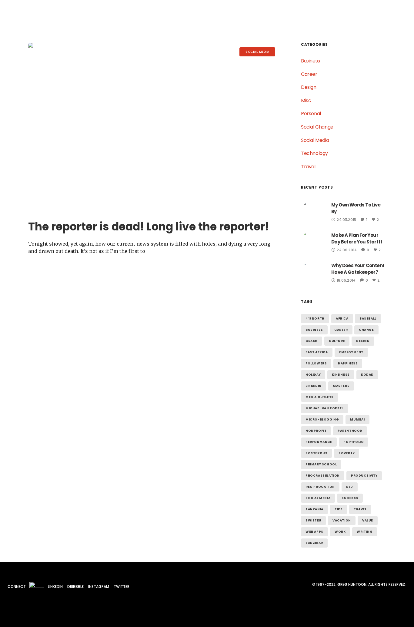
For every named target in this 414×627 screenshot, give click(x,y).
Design (308, 87)
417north (315, 318)
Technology (314, 153)
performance (318, 442)
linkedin (313, 386)
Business (310, 60)
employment (351, 352)
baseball (367, 318)
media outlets (319, 397)
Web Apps (314, 531)
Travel (308, 166)
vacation (341, 520)
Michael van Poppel (324, 408)
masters (341, 386)
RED (349, 487)
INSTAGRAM (98, 586)
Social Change (317, 126)
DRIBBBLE (75, 586)
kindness (341, 374)
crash (311, 341)
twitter (313, 520)
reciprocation (320, 487)
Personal (311, 113)
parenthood (350, 430)
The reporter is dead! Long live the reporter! (148, 226)
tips (338, 509)
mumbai (357, 419)
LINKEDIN (55, 586)
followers (316, 363)
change (366, 329)
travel (360, 509)
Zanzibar (314, 543)
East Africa (316, 352)
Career (309, 74)
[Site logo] (29, 15)
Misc (306, 100)
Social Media (315, 140)
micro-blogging (322, 419)
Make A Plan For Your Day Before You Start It (356, 238)
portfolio (353, 442)
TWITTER (121, 586)
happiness (348, 363)
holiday (313, 374)
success (350, 498)
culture (337, 341)
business (314, 329)
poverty (347, 453)
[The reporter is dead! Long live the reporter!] (154, 126)
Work (340, 531)
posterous (316, 453)
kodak (367, 374)
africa (342, 318)
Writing (364, 531)
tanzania (314, 509)
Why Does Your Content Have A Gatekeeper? (357, 268)
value (367, 520)
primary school (321, 464)
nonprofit (315, 430)
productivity (364, 475)
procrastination (322, 475)
